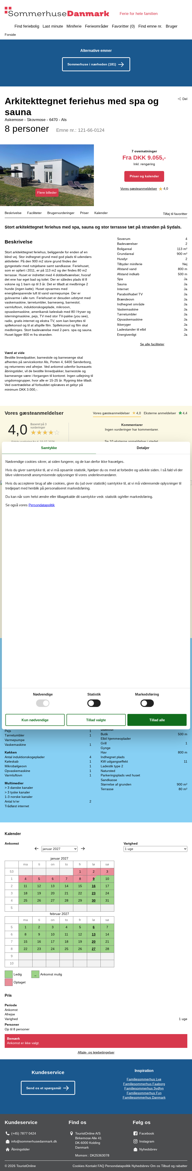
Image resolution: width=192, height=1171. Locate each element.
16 (94, 886)
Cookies (79, 1166)
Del (184, 99)
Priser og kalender (144, 176)
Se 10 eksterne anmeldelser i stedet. (132, 441)
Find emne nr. (150, 26)
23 (94, 893)
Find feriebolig (27, 26)
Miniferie (73, 26)
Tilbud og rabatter (174, 1166)
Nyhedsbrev (140, 1166)
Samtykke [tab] (49, 448)
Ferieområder (96, 26)
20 (94, 941)
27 (94, 949)
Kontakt (91, 1166)
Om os (155, 1166)
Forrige (36, 848)
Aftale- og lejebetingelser (96, 1052)
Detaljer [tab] (143, 448)
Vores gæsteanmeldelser (138, 188)
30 (94, 900)
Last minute (53, 26)
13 (94, 934)
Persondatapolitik (118, 1166)
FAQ (101, 1166)
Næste (82, 848)
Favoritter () (123, 26)
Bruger (171, 26)
